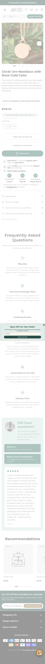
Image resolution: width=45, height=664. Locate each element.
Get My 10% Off (22, 337)
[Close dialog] (44, 325)
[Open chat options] (39, 652)
